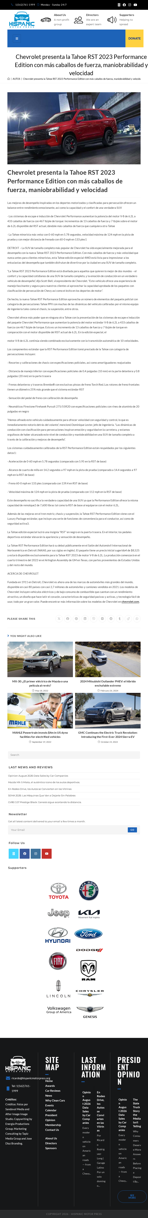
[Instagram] (36, 854)
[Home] (8, 78)
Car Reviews (52, 1090)
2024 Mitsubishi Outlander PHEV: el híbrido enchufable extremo (108, 683)
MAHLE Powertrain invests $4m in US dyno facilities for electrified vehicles (40, 734)
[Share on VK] (102, 618)
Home (49, 1080)
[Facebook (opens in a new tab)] (124, 5)
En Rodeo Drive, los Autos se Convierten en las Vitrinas (39, 788)
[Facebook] (25, 854)
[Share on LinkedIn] (85, 618)
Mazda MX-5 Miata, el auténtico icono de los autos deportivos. (44, 782)
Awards (50, 1085)
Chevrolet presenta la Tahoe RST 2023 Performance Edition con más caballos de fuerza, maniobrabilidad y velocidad (82, 78)
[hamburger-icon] (17, 38)
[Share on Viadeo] (128, 618)
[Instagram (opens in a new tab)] (129, 5)
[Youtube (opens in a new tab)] (134, 5)
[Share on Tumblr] (119, 618)
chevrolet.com (130, 601)
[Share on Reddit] (111, 618)
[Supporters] (111, 19)
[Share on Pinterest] (76, 618)
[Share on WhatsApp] (137, 618)
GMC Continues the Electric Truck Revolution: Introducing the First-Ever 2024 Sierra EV (108, 734)
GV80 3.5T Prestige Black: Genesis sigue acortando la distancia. (45, 802)
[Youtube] (47, 854)
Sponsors (51, 1148)
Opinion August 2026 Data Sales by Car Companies (38, 775)
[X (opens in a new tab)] (119, 5)
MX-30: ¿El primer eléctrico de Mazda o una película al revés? (40, 683)
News (48, 1095)
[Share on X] (59, 618)
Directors (92, 14)
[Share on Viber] (93, 618)
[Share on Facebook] (67, 618)
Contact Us (52, 1129)
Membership (53, 1124)
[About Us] (46, 20)
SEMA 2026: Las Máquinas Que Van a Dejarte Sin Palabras (41, 795)
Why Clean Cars (55, 1100)
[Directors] (78, 19)
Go (132, 829)
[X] (14, 854)
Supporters (126, 14)
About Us (60, 14)
